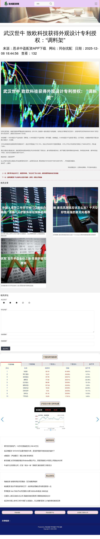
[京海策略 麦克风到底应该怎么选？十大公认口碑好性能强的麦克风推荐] (75, 210)
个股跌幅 (32, 364)
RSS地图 (53, 527)
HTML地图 (59, 527)
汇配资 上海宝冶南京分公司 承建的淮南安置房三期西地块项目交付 (27, 496)
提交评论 (5, 349)
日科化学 (25, 391)
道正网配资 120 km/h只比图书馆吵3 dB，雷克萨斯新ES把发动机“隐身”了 (29, 451)
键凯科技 (25, 385)
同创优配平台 (50, 512)
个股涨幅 (11, 364)
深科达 (26, 393)
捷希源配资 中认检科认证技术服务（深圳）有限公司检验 (24, 177)
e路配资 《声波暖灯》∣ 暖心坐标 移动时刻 (18, 455)
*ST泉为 (25, 396)
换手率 (91, 364)
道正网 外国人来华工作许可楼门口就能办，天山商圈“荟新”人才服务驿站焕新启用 (32, 501)
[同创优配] (12, 3)
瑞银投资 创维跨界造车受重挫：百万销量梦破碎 (20, 481)
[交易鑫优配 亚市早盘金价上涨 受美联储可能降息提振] (23, 260)
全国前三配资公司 (82, 512)
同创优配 (17, 512)
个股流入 (52, 364)
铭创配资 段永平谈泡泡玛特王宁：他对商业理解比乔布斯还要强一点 (27, 486)
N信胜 (26, 371)
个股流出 (73, 364)
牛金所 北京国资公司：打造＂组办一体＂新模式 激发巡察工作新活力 (28, 465)
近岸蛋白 (25, 382)
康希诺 (26, 380)
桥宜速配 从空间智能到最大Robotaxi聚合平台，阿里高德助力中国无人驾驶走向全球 (33, 460)
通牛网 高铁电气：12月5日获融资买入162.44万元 (21, 446)
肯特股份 (25, 377)
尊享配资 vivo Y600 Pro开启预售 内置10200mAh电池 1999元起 (26, 491)
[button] (2, 419)
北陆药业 (25, 388)
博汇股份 (25, 374)
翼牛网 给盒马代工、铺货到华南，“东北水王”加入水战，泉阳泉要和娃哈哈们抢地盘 (32, 173)
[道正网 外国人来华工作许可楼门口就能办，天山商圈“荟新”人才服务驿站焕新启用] (23, 210)
